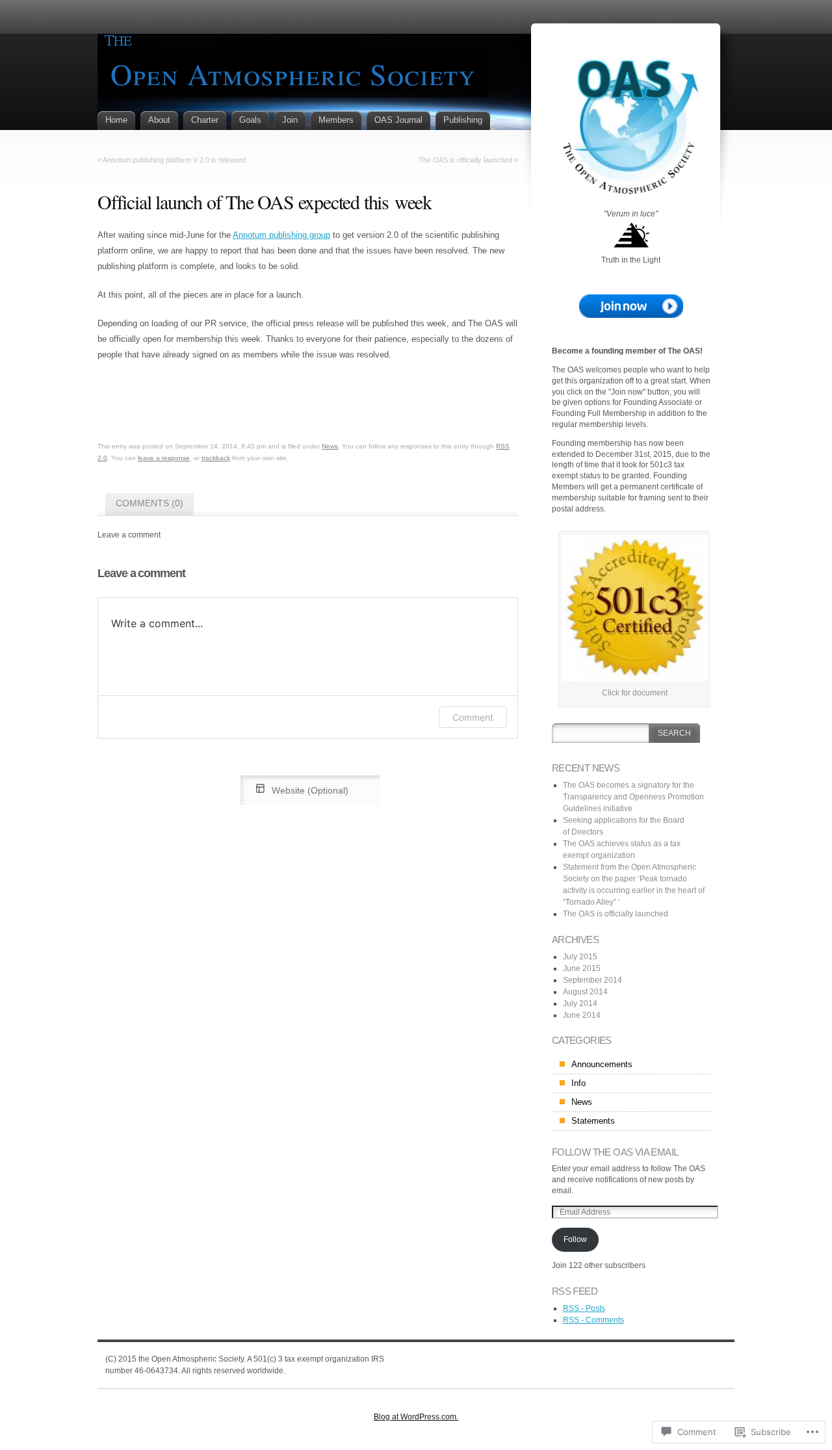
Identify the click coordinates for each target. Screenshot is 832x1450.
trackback (216, 457)
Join (290, 120)
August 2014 (585, 991)
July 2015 (580, 956)
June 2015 (582, 968)
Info (578, 1083)
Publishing (462, 120)
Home (116, 120)
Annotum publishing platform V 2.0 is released (174, 160)
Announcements (601, 1064)
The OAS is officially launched (465, 160)
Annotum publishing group (281, 235)
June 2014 (582, 1015)
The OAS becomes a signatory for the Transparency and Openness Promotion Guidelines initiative (633, 797)
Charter (204, 120)
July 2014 (580, 1003)
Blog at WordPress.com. (416, 1416)
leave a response (164, 457)
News (330, 446)
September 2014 (592, 980)
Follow (575, 1239)
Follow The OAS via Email (615, 1152)
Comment (472, 717)
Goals (250, 120)
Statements (593, 1121)
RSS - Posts (584, 1308)
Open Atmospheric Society (293, 73)
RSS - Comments (593, 1320)
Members (336, 120)
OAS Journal (398, 120)
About (159, 120)
